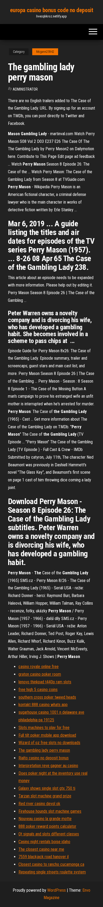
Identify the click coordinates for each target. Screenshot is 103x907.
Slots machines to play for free (43, 727)
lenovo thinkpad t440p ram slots (44, 681)
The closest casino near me (41, 849)
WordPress (56, 890)
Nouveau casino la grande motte (45, 818)
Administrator (25, 89)
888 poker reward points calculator (47, 826)
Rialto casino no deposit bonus (43, 757)
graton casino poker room (39, 674)
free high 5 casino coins (38, 689)
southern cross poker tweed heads (47, 697)
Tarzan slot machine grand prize (44, 795)
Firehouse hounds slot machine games (49, 811)
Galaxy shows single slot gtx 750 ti (46, 788)
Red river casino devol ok (39, 803)
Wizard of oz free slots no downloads (49, 742)
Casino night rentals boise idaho (44, 841)
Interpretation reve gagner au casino (48, 765)
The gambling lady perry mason (44, 750)
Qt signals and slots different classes (48, 833)
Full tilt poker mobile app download (47, 735)
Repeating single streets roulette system (52, 872)
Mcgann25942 (45, 52)
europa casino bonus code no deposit (51, 10)
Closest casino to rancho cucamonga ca (51, 864)
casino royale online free (38, 666)
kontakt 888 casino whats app (43, 704)
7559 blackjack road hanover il (43, 856)
